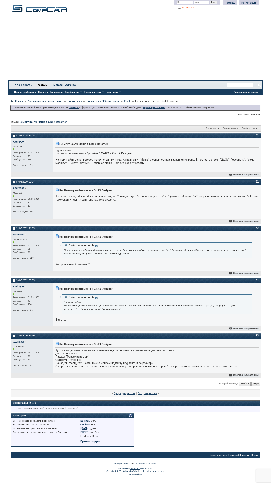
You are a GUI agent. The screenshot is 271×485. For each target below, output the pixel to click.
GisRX (127, 101)
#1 (257, 135)
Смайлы (85, 424)
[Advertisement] (132, 47)
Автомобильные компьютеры (45, 101)
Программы (75, 101)
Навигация (112, 92)
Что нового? (23, 84)
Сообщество (72, 92)
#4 (257, 280)
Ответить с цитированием (246, 175)
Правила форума (90, 441)
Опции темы (211, 128)
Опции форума (92, 92)
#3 (257, 228)
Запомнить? (187, 7)
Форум (42, 84)
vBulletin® (135, 468)
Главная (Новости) (239, 455)
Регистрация (249, 2)
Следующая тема (147, 393)
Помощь (230, 2)
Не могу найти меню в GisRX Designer (42, 122)
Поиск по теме (230, 128)
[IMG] (83, 428)
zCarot (140, 474)
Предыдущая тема (124, 393)
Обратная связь (218, 455)
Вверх (256, 384)
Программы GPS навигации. (103, 101)
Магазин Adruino (64, 84)
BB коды (85, 420)
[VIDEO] (84, 432)
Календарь (56, 92)
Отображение (248, 128)
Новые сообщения (25, 92)
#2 (257, 181)
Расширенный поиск (246, 92)
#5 (257, 335)
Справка (43, 92)
